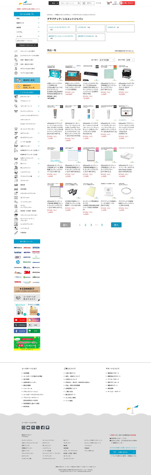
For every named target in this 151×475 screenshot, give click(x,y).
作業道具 (23, 232)
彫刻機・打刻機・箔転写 (28, 211)
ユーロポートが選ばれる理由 (33, 376)
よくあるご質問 (71, 397)
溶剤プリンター (26, 146)
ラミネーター (25, 180)
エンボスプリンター (27, 224)
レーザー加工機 (26, 142)
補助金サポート (113, 385)
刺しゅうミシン (26, 168)
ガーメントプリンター (28, 129)
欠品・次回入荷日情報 (73, 385)
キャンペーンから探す (28, 51)
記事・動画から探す (27, 60)
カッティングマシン (27, 111)
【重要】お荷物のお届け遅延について (28, 9)
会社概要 (26, 373)
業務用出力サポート (114, 376)
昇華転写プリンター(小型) (29, 154)
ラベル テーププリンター (26, 206)
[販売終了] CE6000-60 (88, 36)
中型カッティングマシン (63, 15)
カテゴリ (50, 15)
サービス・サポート (114, 391)
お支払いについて (71, 379)
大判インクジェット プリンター (27, 159)
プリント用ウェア (89, 450)
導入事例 (26, 379)
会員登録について (71, 388)
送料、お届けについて (73, 376)
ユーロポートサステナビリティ (34, 394)
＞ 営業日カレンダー (117, 443)
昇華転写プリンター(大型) (29, 150)
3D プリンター (25, 197)
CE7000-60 (84, 27)
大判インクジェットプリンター (30, 443)
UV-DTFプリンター (27, 137)
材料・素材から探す (27, 64)
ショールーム (28, 388)
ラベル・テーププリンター (71, 450)
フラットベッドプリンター (29, 215)
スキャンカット (25, 119)
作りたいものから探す (28, 68)
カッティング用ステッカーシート (93, 440)
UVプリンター (25, 133)
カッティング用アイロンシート (93, 443)
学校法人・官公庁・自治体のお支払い (78, 382)
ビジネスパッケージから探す (30, 55)
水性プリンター (26, 450)
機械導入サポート (113, 373)
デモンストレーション (31, 391)
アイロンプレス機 (26, 176)
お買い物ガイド (71, 373)
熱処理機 (23, 189)
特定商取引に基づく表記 (31, 403)
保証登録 (110, 388)
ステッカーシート (26, 106)
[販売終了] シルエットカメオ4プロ (61, 37)
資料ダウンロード (113, 382)
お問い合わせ (123, 452)
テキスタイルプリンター (28, 193)
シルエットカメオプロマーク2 (59, 28)
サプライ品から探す (27, 73)
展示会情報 (27, 385)
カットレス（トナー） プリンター (28, 220)
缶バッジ (23, 163)
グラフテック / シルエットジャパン (84, 15)
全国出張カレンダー (30, 382)
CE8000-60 (114, 27)
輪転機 (23, 185)
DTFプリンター (26, 96)
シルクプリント (26, 172)
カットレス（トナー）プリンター (52, 453)
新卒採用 (26, 406)
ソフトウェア (25, 228)
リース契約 (69, 401)
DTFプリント (46, 443)
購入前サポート (71, 394)
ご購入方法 (69, 391)
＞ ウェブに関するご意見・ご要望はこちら (123, 456)
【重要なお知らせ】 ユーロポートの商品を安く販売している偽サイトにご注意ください (75, 466)
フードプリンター (26, 202)
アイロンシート (26, 101)
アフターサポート (113, 379)
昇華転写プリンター (27, 448)
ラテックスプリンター (28, 453)
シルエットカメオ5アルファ (29, 115)
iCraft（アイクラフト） (28, 124)
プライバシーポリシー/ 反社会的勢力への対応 (31, 399)
